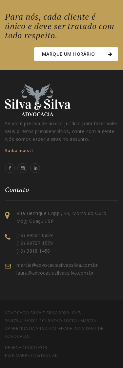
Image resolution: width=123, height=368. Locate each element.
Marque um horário (69, 54)
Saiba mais (17, 150)
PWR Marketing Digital (31, 355)
